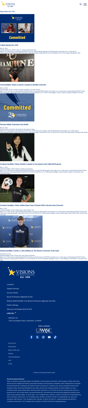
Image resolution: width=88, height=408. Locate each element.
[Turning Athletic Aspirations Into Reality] (17, 121)
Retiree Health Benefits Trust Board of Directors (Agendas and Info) (31, 301)
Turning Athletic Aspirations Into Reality (14, 124)
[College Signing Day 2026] (17, 41)
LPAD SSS (10, 313)
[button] (80, 4)
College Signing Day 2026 (9, 45)
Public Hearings (12, 305)
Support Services (13, 288)
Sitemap (10, 353)
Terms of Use (12, 343)
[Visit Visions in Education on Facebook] (32, 337)
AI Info (10, 364)
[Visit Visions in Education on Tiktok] (56, 337)
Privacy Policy (12, 346)
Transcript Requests (14, 357)
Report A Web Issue (14, 350)
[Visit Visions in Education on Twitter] (38, 337)
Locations (10, 284)
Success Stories (12, 293)
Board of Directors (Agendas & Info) (19, 297)
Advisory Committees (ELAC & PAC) (19, 309)
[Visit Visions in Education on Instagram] (44, 337)
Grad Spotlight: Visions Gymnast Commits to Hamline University (23, 85)
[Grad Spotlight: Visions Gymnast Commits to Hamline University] (17, 81)
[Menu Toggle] (85, 4)
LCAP (9, 360)
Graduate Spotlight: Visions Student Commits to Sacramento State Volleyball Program (30, 164)
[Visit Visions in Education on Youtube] (50, 337)
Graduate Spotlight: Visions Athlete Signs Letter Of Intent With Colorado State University (31, 205)
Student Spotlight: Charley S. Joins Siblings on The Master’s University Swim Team (29, 250)
